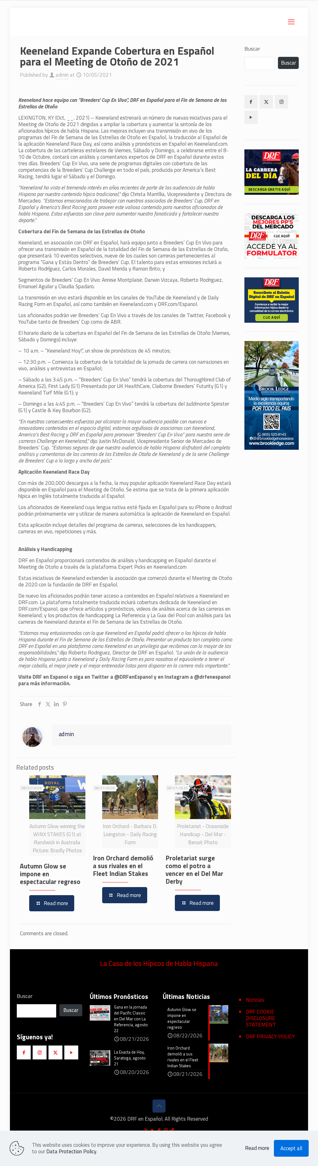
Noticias (255, 1000)
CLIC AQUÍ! (282, 236)
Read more (257, 1148)
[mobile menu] (291, 21)
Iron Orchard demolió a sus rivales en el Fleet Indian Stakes (123, 865)
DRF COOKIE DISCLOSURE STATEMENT (261, 1018)
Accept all (291, 1148)
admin (62, 75)
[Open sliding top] (159, 7)
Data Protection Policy (71, 1151)
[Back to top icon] (159, 1106)
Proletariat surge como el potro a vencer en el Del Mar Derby (194, 869)
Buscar (252, 48)
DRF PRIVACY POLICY (270, 1036)
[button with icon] (251, 101)
